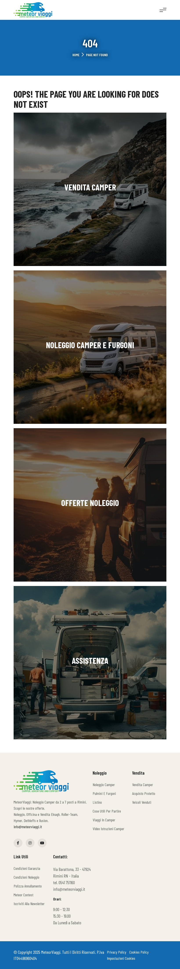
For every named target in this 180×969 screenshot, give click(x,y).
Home (75, 55)
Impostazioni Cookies (121, 958)
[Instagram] (30, 843)
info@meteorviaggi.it (28, 826)
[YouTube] (42, 843)
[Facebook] (18, 843)
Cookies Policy (139, 952)
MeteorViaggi (50, 952)
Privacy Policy (116, 952)
